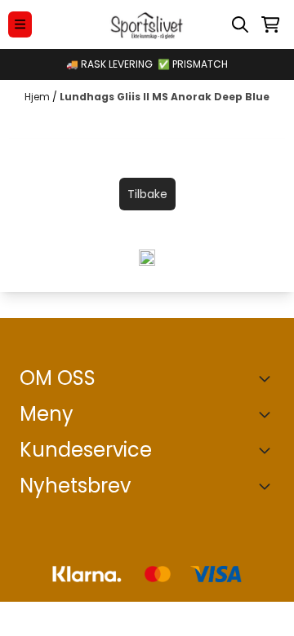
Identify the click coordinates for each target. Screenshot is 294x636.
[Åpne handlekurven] (271, 24)
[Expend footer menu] (268, 414)
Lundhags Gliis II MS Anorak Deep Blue (165, 97)
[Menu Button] (20, 24)
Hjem (38, 97)
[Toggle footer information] (268, 378)
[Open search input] (240, 24)
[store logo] (147, 24)
